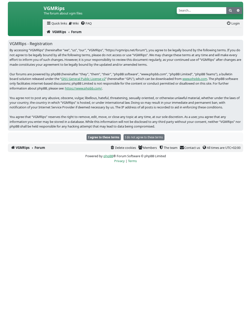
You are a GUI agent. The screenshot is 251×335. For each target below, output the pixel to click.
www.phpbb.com (194, 79)
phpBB (108, 156)
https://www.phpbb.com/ (83, 88)
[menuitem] (56, 23)
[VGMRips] (25, 32)
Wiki (75, 23)
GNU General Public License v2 (83, 79)
